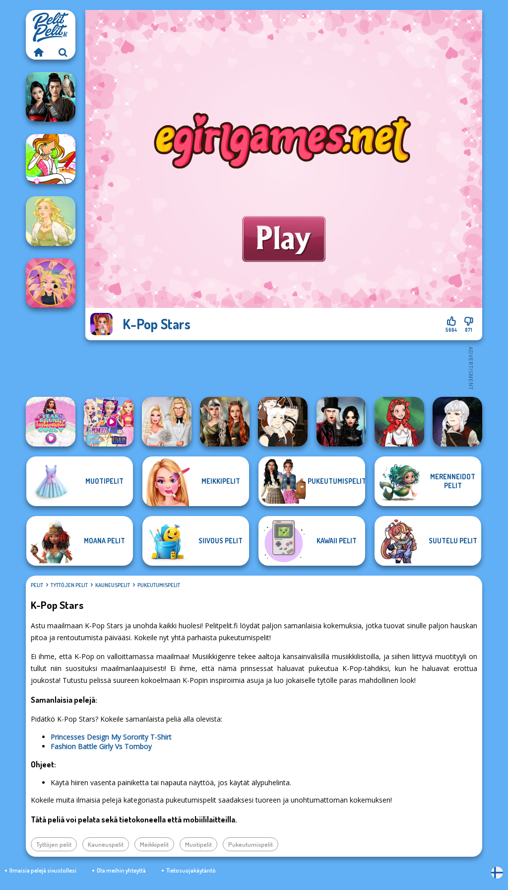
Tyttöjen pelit (69, 585)
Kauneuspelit (112, 585)
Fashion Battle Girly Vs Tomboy (101, 746)
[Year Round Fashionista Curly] (50, 421)
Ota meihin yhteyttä (121, 870)
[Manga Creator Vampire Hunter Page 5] (457, 421)
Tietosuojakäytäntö (191, 870)
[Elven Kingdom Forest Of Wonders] (225, 421)
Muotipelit (198, 844)
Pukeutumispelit (158, 585)
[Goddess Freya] (50, 221)
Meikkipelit (154, 844)
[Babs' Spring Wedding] (166, 421)
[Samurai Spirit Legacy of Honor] (50, 97)
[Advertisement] (283, 367)
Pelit (37, 585)
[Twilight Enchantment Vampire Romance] (341, 421)
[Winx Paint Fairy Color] (50, 159)
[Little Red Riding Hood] (399, 421)
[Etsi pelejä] (63, 52)
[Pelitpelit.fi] (38, 52)
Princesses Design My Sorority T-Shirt (111, 737)
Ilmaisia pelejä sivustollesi (42, 870)
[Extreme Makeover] (50, 283)
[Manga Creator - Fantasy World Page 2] (283, 421)
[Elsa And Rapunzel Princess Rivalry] (108, 421)
